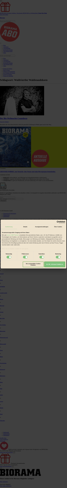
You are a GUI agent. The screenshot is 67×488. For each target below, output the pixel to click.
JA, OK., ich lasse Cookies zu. (54, 264)
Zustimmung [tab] (9, 226)
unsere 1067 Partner (13, 235)
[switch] (25, 257)
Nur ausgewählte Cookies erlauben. (33, 264)
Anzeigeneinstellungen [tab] (41, 226)
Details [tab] (25, 226)
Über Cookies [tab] (58, 226)
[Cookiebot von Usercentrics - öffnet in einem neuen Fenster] (58, 222)
